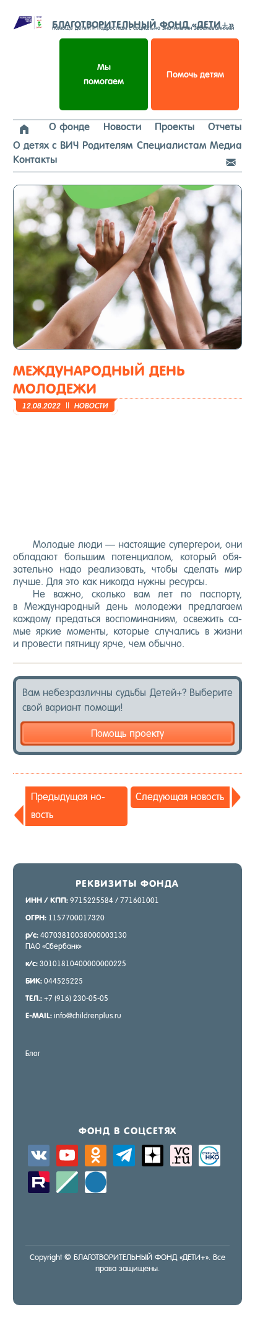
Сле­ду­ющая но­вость (180, 797)
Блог (32, 1053)
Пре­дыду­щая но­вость (68, 806)
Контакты (35, 159)
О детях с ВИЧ (46, 145)
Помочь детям (195, 74)
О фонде (69, 127)
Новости (122, 127)
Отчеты (225, 127)
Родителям (107, 145)
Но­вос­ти (91, 406)
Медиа (226, 145)
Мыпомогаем (104, 74)
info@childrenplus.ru (87, 1015)
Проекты (175, 127)
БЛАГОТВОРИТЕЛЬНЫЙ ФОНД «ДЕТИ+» (143, 24)
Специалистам (171, 145)
